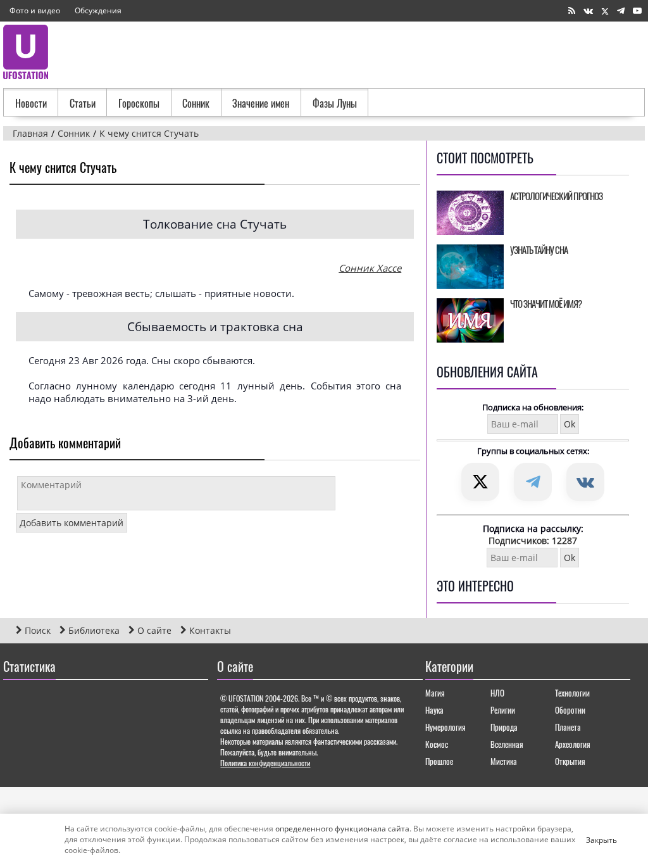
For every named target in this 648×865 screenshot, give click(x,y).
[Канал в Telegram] (621, 11)
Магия (435, 692)
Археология (572, 744)
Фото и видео (34, 10)
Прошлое (439, 761)
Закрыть (591, 840)
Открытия (570, 761)
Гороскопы (138, 103)
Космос (436, 744)
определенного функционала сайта (342, 828)
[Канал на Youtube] (637, 11)
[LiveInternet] (15, 702)
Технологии (572, 692)
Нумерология (445, 727)
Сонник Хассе (370, 268)
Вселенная (506, 744)
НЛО (497, 692)
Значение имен (260, 103)
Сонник (195, 103)
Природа (504, 727)
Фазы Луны (335, 103)
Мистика (503, 761)
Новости (31, 103)
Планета (568, 727)
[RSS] (571, 11)
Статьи (83, 103)
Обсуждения (98, 10)
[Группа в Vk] (588, 11)
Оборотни (570, 710)
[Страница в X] (605, 11)
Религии (502, 710)
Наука (434, 710)
